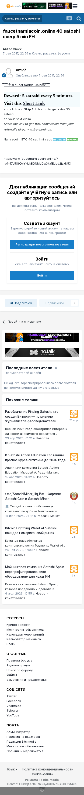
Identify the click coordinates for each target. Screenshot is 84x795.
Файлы (12, 675)
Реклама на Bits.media (23, 736)
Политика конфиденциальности (47, 769)
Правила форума (19, 660)
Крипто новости (18, 624)
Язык (11, 769)
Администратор (18, 732)
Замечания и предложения (27, 679)
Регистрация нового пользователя (42, 244)
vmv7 (17, 49)
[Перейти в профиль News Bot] (74, 414)
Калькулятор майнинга (24, 639)
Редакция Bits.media (21, 741)
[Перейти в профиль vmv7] (8, 72)
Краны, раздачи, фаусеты (51, 53)
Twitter (12, 696)
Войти (42, 275)
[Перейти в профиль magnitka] (74, 496)
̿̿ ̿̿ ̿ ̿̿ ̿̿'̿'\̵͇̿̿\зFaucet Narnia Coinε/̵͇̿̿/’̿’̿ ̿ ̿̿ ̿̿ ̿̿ (27, 85)
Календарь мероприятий (25, 634)
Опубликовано (40, 75)
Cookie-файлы (42, 774)
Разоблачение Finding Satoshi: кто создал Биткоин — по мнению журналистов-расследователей (31, 416)
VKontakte (14, 706)
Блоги (11, 644)
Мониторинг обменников (25, 629)
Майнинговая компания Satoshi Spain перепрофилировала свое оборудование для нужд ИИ (34, 571)
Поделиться (22, 303)
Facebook (14, 701)
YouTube (13, 715)
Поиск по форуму (20, 670)
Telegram (13, 710)
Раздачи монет (48, 516)
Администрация (18, 665)
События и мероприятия (25, 751)
